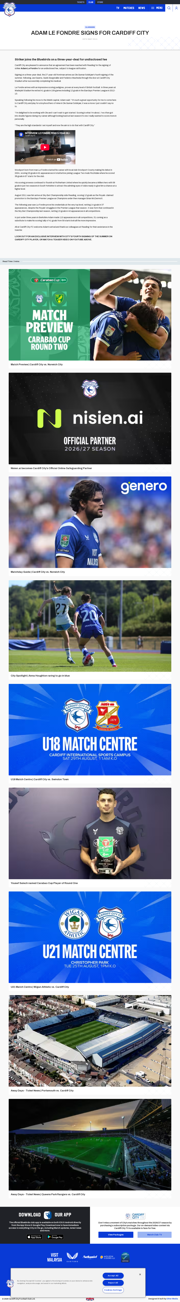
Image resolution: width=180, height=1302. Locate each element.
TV (117, 8)
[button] (10, 1284)
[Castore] (72, 1257)
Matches (128, 8)
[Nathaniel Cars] (90, 1257)
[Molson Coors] (107, 1257)
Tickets (80, 2)
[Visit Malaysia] (54, 1257)
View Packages (116, 1235)
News (141, 8)
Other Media (172, 1299)
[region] (78, 1283)
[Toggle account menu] (176, 8)
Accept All (113, 1276)
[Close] (140, 1274)
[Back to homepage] (9, 9)
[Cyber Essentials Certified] (125, 1257)
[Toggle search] (169, 8)
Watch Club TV (154, 1235)
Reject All (113, 1283)
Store (100, 2)
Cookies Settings (113, 1290)
